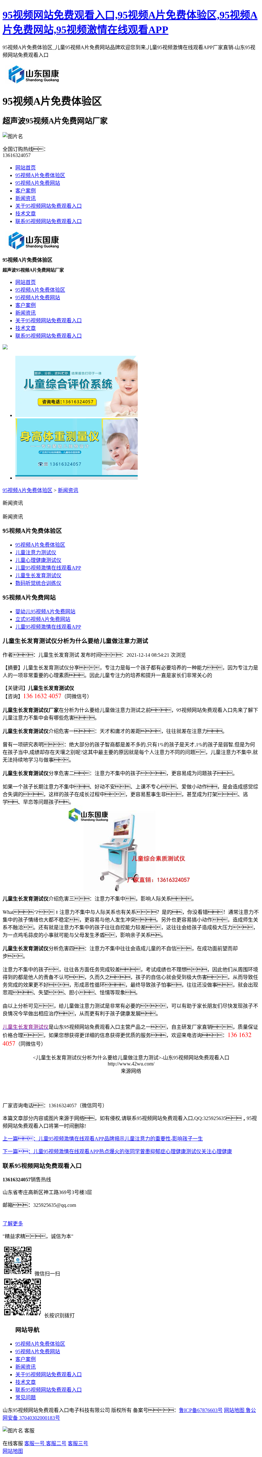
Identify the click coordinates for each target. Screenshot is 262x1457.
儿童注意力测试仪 (35, 552)
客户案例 (25, 190)
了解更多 (13, 1223)
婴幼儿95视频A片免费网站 (45, 611)
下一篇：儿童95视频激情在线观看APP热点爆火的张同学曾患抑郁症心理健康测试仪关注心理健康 (117, 1151)
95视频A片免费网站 (37, 183)
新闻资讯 (25, 198)
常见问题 (25, 1397)
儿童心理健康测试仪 (38, 560)
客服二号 (55, 1443)
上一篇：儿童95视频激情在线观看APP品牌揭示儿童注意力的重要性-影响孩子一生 (103, 1138)
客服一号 (34, 1443)
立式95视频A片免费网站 (42, 619)
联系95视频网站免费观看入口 (48, 221)
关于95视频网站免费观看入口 (48, 206)
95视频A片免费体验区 (40, 175)
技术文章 (25, 213)
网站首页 (25, 167)
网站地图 (234, 1410)
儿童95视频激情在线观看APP (48, 568)
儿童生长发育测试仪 (38, 575)
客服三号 (78, 1443)
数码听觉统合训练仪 (38, 583)
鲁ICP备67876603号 (201, 1410)
